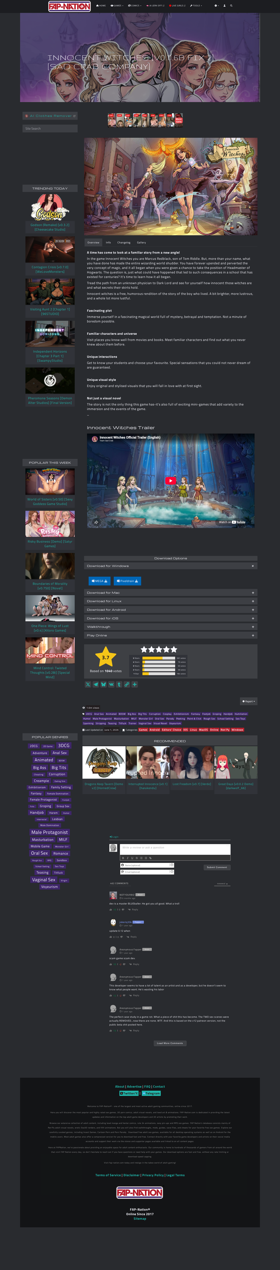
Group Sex (63, 806)
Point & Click (194, 718)
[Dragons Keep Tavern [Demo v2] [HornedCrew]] (104, 762)
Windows (237, 730)
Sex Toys (240, 718)
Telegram (153, 1093)
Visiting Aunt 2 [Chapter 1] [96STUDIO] (50, 311)
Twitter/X (130, 1093)
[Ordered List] (141, 858)
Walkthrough (98, 626)
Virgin (64, 880)
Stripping (101, 723)
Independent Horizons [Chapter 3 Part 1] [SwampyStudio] (50, 356)
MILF (134, 718)
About (119, 1086)
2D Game (48, 746)
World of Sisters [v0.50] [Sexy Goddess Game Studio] (50, 501)
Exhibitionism (181, 714)
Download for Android (106, 609)
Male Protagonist (102, 718)
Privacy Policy (153, 1175)
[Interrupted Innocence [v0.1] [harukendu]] (147, 762)
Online (214, 730)
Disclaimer (131, 1175)
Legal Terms (175, 1175)
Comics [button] (135, 5)
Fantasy (195, 714)
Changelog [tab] (123, 242)
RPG (49, 860)
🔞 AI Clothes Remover (49, 115)
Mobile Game (40, 846)
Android (155, 730)
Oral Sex (159, 718)
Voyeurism (175, 723)
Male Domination (49, 825)
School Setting (225, 718)
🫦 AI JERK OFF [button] (154, 5)
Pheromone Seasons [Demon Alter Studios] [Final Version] (50, 400)
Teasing (112, 723)
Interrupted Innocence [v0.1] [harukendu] (147, 786)
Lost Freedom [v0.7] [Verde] (192, 784)
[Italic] (127, 858)
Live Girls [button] (177, 5)
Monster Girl (146, 718)
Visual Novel (160, 723)
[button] (231, 6)
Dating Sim (60, 781)
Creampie (41, 780)
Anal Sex (99, 714)
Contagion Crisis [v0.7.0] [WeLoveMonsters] (50, 269)
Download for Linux (104, 601)
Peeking (180, 718)
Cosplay (167, 714)
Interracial (42, 819)
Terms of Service (108, 1175)
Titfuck (122, 723)
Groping (217, 714)
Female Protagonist (43, 799)
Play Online (97, 635)
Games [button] (117, 5)
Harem (53, 813)
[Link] (150, 858)
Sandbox (62, 860)
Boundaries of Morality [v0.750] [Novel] (50, 586)
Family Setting (61, 787)
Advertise (134, 1086)
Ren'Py (225, 730)
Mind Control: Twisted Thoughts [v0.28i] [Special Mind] (50, 672)
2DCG (89, 714)
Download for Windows (108, 566)
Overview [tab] (93, 242)
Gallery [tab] (141, 242)
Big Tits (142, 714)
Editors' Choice (171, 730)
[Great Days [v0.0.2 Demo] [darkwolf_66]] (235, 762)
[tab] (170, 565)
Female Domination (58, 793)
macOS (203, 730)
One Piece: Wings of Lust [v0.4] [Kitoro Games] (50, 628)
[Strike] (136, 858)
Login (115, 836)
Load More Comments (170, 1043)
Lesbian (57, 819)
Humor (87, 718)
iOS (185, 730)
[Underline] (132, 858)
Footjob (206, 714)
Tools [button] (196, 5)
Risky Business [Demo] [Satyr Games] (50, 543)
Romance (60, 853)
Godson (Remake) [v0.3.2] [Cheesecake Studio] (50, 227)
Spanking (88, 723)
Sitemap (140, 1218)
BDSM (122, 714)
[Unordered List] (146, 858)
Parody (170, 718)
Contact (159, 1086)
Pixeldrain (127, 581)
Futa (32, 806)
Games (143, 730)
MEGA (99, 581)
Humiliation (241, 714)
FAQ (147, 1086)
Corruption (155, 714)
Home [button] (102, 5)
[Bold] (123, 858)
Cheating (38, 774)
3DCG (64, 745)
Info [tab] (108, 242)
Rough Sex (209, 718)
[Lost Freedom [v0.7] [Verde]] (191, 762)
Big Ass (132, 714)
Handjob (228, 714)
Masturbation (121, 718)
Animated (111, 714)
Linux (193, 730)
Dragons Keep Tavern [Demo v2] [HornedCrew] (104, 786)
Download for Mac (103, 592)
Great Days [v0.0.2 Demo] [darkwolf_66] (235, 786)
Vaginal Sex (145, 723)
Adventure (40, 753)
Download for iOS (102, 618)
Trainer (132, 723)
